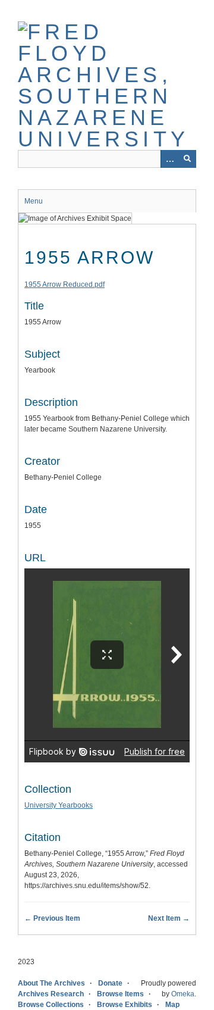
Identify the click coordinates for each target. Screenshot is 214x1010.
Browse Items (120, 994)
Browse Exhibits (124, 1004)
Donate (110, 983)
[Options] (169, 159)
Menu (33, 201)
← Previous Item (52, 918)
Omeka (182, 994)
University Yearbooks (58, 805)
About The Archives (51, 983)
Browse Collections (51, 1004)
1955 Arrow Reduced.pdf (64, 284)
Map (172, 1004)
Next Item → (169, 918)
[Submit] (187, 159)
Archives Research (51, 994)
